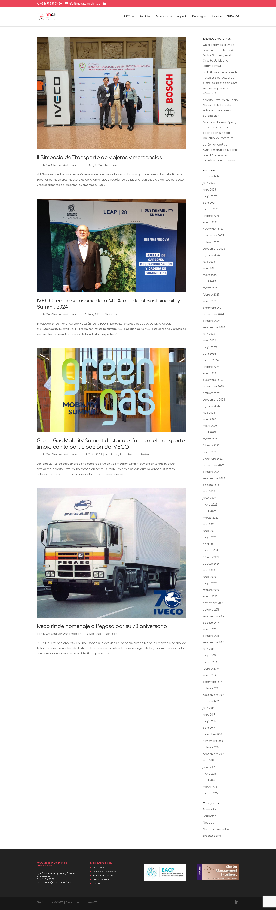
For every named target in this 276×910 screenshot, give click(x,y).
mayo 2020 (210, 583)
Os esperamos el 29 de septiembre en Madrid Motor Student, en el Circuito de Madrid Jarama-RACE (218, 55)
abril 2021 (209, 544)
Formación (210, 809)
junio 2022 (209, 498)
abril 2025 (209, 281)
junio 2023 (209, 419)
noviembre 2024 (213, 314)
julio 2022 (209, 491)
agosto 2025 (211, 255)
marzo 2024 (211, 360)
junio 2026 (209, 189)
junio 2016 (209, 767)
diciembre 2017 (212, 681)
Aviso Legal (99, 867)
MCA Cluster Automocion (62, 165)
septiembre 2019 (213, 616)
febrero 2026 (211, 216)
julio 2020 (209, 570)
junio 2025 (209, 268)
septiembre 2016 (213, 754)
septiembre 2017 (213, 695)
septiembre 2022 (214, 478)
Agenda (182, 16)
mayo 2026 (210, 196)
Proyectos (162, 16)
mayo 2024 (210, 347)
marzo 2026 (210, 209)
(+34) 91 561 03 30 (51, 3)
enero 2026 (210, 222)
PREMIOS (232, 16)
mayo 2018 (209, 655)
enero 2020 (210, 596)
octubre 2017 (211, 688)
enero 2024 (210, 373)
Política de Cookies (103, 875)
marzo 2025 (211, 288)
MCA (127, 16)
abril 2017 (209, 727)
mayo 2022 (210, 504)
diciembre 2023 (213, 380)
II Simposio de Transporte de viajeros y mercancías (99, 157)
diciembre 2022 (213, 458)
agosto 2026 (211, 176)
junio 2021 (209, 531)
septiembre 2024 (214, 327)
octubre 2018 (211, 636)
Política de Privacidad (105, 871)
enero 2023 (210, 452)
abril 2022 (209, 511)
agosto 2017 (211, 701)
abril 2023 (209, 432)
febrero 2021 (211, 557)
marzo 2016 (210, 786)
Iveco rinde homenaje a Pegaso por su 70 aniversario (102, 626)
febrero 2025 (211, 294)
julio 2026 (209, 183)
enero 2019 (210, 629)
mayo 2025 (210, 275)
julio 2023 (209, 412)
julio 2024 (209, 334)
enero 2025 (210, 301)
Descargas (199, 16)
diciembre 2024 (213, 307)
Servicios (145, 16)
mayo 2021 (210, 537)
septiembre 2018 (213, 642)
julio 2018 (208, 649)
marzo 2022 (210, 517)
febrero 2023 (211, 445)
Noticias (216, 16)
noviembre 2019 (213, 603)
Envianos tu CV (101, 879)
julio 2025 (209, 261)
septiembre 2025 (214, 248)
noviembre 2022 (213, 465)
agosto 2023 (211, 406)
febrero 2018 (211, 668)
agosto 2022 (211, 485)
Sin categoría (212, 835)
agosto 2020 (211, 563)
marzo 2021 (210, 550)
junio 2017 (209, 714)
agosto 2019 (211, 622)
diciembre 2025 (213, 229)
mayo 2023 (210, 426)
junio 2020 (209, 576)
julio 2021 (208, 524)
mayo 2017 (209, 721)
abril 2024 (209, 353)
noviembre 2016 (213, 741)
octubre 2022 (211, 471)
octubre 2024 (211, 321)
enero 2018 (210, 675)
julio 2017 (208, 708)
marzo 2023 (211, 439)
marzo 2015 (210, 793)
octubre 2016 (211, 747)
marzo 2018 (210, 662)
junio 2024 (209, 340)
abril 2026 (209, 202)
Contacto (98, 883)
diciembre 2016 (212, 734)
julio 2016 (208, 760)
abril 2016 (209, 780)
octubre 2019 (211, 609)
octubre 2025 (211, 242)
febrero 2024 (211, 366)
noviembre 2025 (213, 235)
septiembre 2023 (214, 399)
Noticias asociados (135, 454)
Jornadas (209, 816)
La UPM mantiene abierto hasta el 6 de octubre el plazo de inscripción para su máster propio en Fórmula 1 (220, 83)
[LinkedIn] (104, 3)
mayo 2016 (209, 773)
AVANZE (58, 902)
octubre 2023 (211, 393)
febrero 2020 (211, 590)
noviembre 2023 (213, 386)
